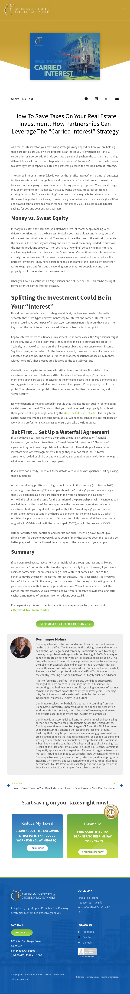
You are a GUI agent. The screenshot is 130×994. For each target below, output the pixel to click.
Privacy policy (92, 976)
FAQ (80, 912)
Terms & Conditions (110, 976)
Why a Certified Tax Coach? (94, 907)
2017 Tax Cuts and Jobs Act (80, 413)
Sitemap (80, 976)
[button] (86, 99)
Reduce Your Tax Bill (90, 902)
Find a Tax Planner (88, 898)
